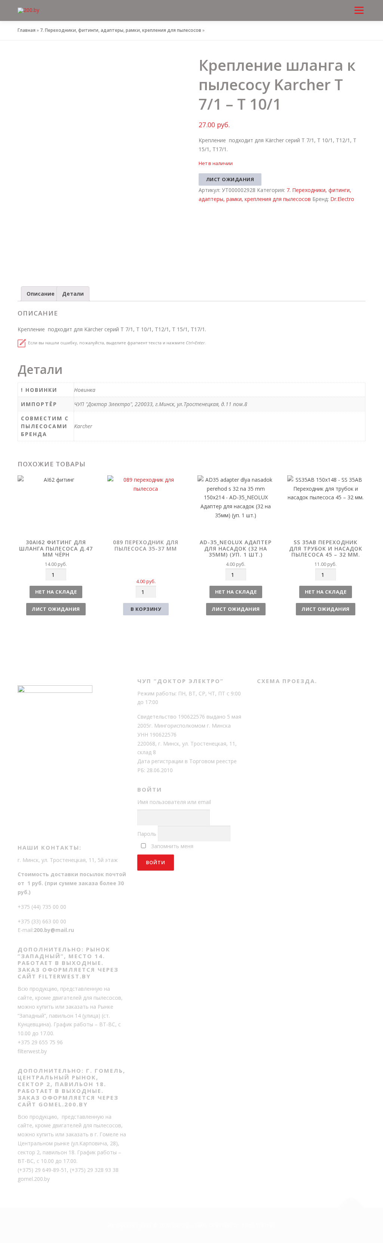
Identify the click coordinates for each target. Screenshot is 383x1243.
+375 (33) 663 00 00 (42, 921)
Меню (358, 4)
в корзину (146, 609)
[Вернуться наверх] (351, 1208)
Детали (73, 293)
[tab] (40, 293)
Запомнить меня (172, 846)
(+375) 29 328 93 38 (94, 1169)
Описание (41, 293)
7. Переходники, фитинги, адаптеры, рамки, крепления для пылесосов (120, 30)
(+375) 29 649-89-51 (42, 1169)
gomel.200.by (34, 1178)
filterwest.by (32, 1051)
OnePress (220, 1225)
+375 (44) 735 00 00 (42, 906)
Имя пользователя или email (174, 801)
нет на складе (56, 591)
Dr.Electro (342, 198)
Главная (27, 30)
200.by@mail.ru (54, 929)
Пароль (146, 833)
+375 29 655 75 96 (40, 1042)
